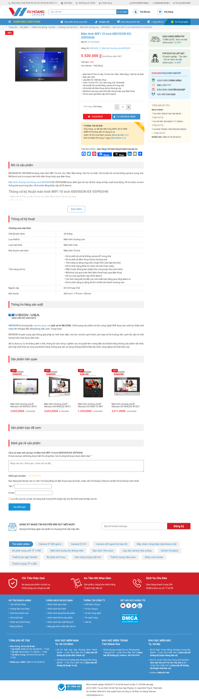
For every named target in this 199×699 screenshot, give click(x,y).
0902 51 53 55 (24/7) (172, 137)
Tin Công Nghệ (181, 22)
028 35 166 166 (168, 113)
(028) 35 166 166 (28, 649)
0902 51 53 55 (33, 662)
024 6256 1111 (170, 121)
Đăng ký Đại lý (16, 626)
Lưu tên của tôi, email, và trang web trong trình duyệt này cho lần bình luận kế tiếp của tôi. (54, 499)
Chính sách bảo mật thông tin (60, 622)
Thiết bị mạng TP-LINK (24, 563)
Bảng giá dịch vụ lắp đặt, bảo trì (61, 626)
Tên (11, 486)
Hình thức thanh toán (19, 613)
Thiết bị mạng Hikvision (123, 557)
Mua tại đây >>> (120, 135)
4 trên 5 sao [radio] (37, 476)
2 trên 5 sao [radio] (32, 476)
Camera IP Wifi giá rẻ (50, 544)
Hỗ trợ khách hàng (140, 3)
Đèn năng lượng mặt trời (88, 557)
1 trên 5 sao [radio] (29, 476)
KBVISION (106, 27)
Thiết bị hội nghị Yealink (24, 557)
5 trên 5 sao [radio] (40, 476)
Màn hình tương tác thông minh (66, 550)
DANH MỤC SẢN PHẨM (26, 21)
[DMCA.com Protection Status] (129, 617)
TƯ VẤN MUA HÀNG (126, 116)
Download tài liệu (161, 3)
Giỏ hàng (168, 12)
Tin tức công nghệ (93, 613)
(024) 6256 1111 (26, 652)
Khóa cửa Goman (154, 557)
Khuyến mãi (104, 22)
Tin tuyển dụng (91, 617)
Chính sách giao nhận (57, 604)
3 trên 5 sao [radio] (34, 476)
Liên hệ (88, 622)
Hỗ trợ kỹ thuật (16, 617)
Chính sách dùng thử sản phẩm (61, 613)
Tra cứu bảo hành (182, 3)
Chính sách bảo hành (56, 609)
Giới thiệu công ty (92, 604)
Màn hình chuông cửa (89, 27)
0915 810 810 (174, 129)
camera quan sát (42, 325)
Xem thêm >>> (118, 138)
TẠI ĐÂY (177, 42)
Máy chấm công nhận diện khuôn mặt (156, 544)
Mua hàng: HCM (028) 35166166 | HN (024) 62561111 (34, 3)
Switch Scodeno (169, 550)
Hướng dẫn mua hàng (19, 609)
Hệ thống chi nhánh (87, 3)
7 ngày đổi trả (157, 22)
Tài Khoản (145, 12)
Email (11, 493)
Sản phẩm (24, 27)
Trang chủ (13, 27)
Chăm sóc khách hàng (20, 622)
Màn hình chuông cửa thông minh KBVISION (30, 182)
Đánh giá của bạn (17, 476)
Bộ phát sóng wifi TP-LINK (26, 550)
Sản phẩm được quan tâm (75, 22)
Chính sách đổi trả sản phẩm (60, 617)
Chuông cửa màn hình (67, 27)
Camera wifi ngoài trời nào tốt (111, 544)
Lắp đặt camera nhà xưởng (137, 550)
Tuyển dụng (107, 3)
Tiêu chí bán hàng (18, 604)
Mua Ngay (169, 205)
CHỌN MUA (97, 116)
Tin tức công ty (91, 609)
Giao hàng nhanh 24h (130, 22)
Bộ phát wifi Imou (56, 557)
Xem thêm (76, 209)
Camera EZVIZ (78, 544)
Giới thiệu (68, 3)
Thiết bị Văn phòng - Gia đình (43, 27)
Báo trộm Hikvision (103, 550)
